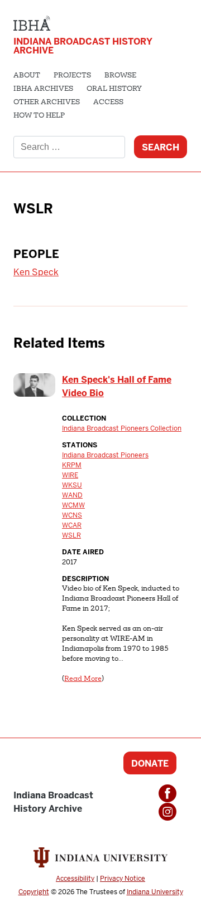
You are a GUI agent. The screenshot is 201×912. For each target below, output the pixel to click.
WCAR (72, 525)
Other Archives (46, 102)
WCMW (73, 505)
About (26, 75)
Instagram (167, 812)
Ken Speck (36, 272)
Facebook (167, 793)
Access (108, 102)
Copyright (33, 891)
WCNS (72, 515)
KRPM (72, 465)
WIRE (70, 475)
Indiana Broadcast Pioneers (105, 455)
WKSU (72, 485)
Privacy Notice (122, 878)
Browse (120, 75)
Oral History (114, 89)
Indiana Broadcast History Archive (82, 46)
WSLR (71, 535)
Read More (83, 679)
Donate (150, 763)
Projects (72, 75)
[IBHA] (31, 22)
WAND (72, 495)
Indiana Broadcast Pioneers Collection (121, 428)
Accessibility (75, 878)
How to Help (39, 116)
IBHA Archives (43, 89)
